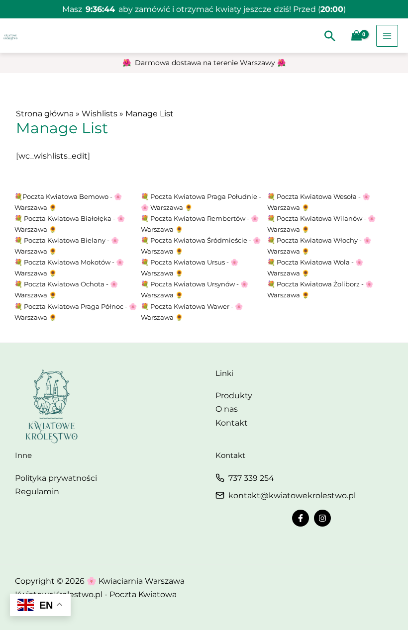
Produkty (233, 395)
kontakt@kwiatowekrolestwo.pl (292, 495)
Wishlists (99, 113)
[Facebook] (300, 518)
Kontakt (231, 423)
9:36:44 (100, 9)
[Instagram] (322, 518)
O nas (226, 409)
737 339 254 (251, 478)
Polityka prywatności (56, 478)
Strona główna (45, 113)
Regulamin (37, 491)
